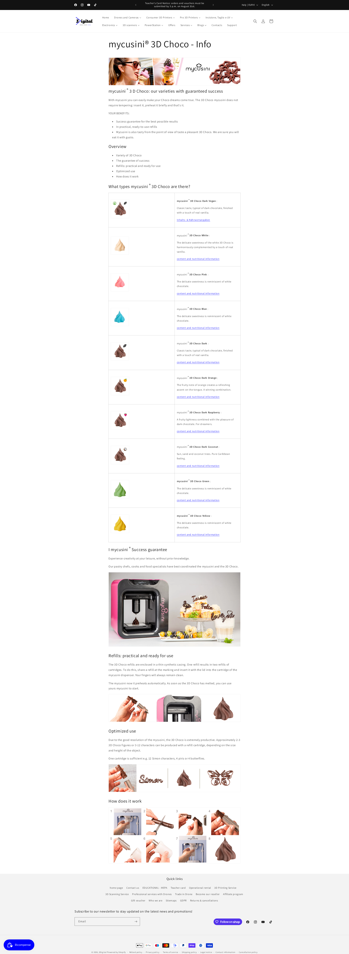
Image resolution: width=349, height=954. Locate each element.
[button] (255, 21)
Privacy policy (152, 952)
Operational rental (200, 887)
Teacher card (178, 887)
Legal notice (206, 952)
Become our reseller (208, 894)
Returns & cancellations (204, 900)
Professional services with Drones (152, 894)
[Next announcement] (213, 4)
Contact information (225, 952)
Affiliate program (233, 894)
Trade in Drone (183, 894)
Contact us (132, 887)
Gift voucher (138, 900)
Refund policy (135, 952)
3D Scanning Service (117, 894)
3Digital (103, 952)
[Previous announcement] (136, 4)
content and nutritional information (198, 258)
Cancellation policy (248, 952)
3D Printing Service (225, 887)
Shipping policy (189, 952)
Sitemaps (171, 900)
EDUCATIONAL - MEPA (155, 887)
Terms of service (170, 952)
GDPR (183, 900)
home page (116, 887)
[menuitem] (106, 17)
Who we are (155, 900)
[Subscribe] (136, 921)
